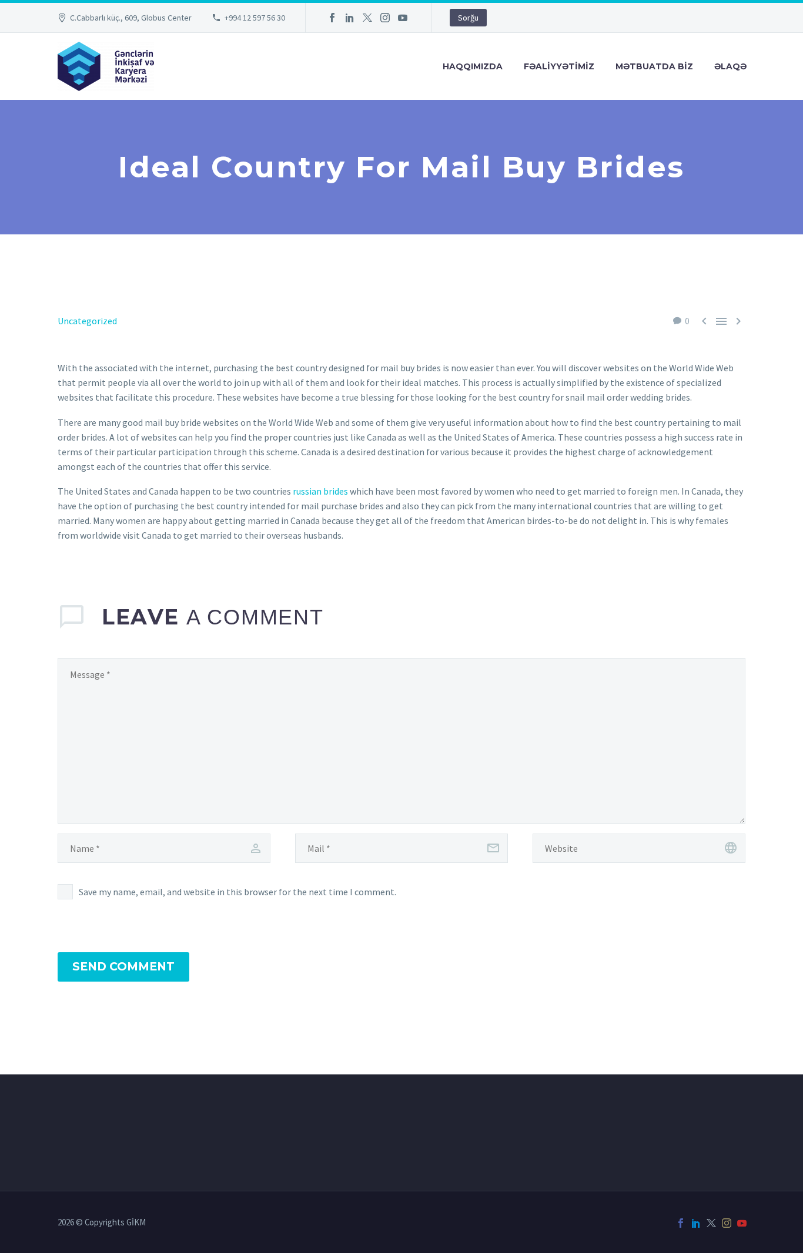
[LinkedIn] (350, 17)
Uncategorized (87, 321)
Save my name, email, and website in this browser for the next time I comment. (237, 892)
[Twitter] (367, 17)
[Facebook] (332, 17)
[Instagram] (385, 17)
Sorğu (468, 17)
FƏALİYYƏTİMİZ (559, 66)
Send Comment (123, 966)
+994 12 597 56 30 (255, 17)
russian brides (320, 491)
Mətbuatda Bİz (654, 66)
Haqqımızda (473, 66)
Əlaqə (730, 66)
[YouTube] (402, 17)
